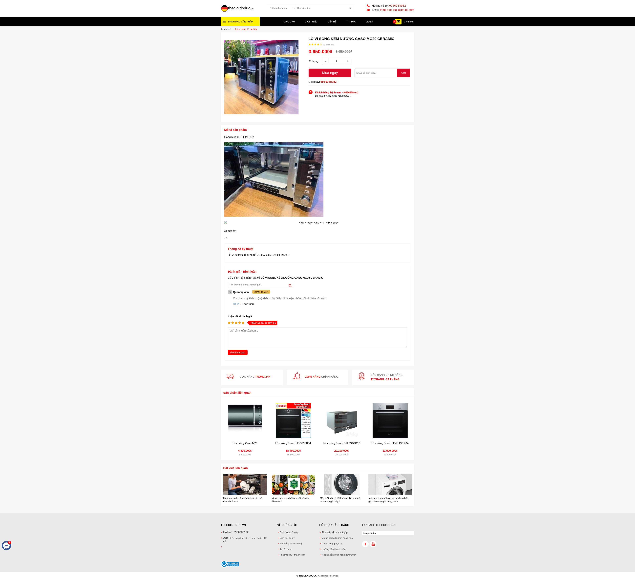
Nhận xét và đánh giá (240, 316)
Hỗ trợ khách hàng (334, 525)
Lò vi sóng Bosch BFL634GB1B (341, 443)
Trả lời (236, 304)
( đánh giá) (328, 45)
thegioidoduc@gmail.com (397, 9)
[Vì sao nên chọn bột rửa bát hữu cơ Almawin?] (293, 485)
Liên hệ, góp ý (287, 538)
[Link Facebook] (365, 544)
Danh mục (240, 21)
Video (369, 21)
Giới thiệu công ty (289, 532)
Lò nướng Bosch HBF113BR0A (390, 443)
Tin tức (351, 21)
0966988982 (397, 5)
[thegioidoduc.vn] (237, 11)
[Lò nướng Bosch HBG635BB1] (293, 420)
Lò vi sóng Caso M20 (245, 443)
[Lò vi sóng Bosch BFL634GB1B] (341, 420)
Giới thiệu (311, 21)
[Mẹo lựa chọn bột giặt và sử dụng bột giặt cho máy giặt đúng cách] (390, 485)
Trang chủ (288, 21)
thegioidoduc (369, 533)
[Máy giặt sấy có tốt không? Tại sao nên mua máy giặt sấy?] (341, 485)
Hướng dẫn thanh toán (334, 549)
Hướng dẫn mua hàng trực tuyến (339, 555)
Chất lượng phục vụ (332, 543)
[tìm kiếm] (350, 8)
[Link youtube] (373, 544)
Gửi (403, 73)
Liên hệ (331, 21)
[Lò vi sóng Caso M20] (245, 420)
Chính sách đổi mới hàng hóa (337, 538)
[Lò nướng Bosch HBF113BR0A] (390, 420)
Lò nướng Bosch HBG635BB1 (293, 443)
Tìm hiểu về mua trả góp (335, 532)
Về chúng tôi (286, 525)
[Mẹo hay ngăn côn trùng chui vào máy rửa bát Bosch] (245, 485)
